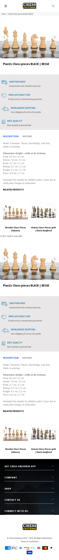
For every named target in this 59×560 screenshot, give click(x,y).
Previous (4, 37)
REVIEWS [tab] (27, 136)
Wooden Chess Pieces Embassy (15, 229)
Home (4, 14)
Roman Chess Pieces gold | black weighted (43, 229)
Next (54, 37)
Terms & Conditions (29, 541)
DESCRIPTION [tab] (10, 136)
